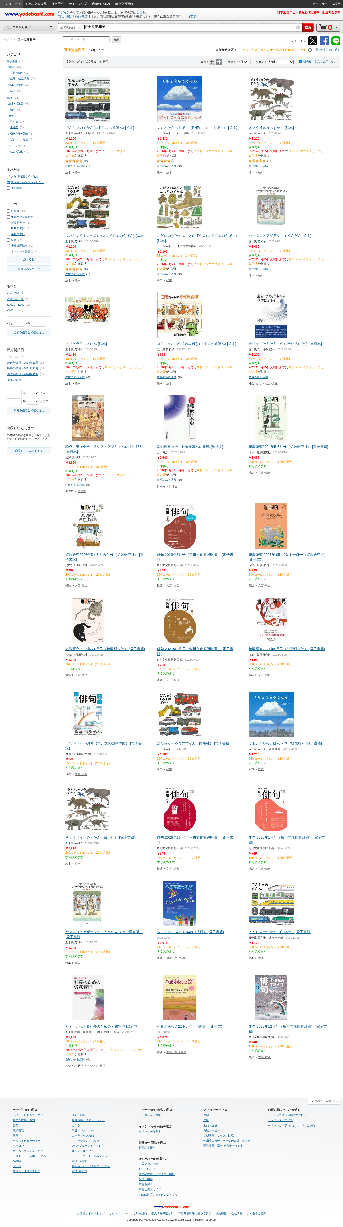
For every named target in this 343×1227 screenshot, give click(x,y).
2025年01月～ (15, 379)
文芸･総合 (264, 472)
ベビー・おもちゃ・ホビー (29, 1114)
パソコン (18, 1145)
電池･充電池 (79, 1160)
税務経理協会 (19, 245)
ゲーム (17, 1166)
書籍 (9, 97)
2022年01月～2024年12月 (22, 374)
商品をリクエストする (29, 450)
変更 (193, 16)
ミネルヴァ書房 (20, 251)
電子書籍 (12, 61)
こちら (140, 12)
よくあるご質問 (256, 1213)
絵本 (77, 172)
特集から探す (147, 1147)
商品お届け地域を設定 (73, 16)
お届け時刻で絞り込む (326, 49)
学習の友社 (18, 234)
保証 (206, 1120)
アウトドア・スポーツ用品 (29, 1155)
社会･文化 (271, 383)
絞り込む (28, 259)
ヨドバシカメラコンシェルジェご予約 (291, 1125)
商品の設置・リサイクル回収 (157, 1174)
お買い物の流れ (148, 1163)
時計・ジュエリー (83, 1130)
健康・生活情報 (176, 957)
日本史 (173, 486)
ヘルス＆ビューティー (26, 1140)
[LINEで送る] (335, 44)
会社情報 (236, 1213)
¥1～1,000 (13, 293)
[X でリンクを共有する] (312, 44)
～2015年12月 (15, 356)
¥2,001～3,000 (15, 304)
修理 (206, 1114)
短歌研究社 (18, 222)
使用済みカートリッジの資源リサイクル (228, 1140)
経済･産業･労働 (18, 133)
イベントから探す (150, 1131)
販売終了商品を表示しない (319, 61)
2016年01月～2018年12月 (22, 362)
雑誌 (11, 66)
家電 (15, 1135)
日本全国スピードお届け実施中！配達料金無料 (308, 12)
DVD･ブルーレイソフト (86, 1145)
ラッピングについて (280, 1120)
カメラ (76, 1125)
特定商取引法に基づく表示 (194, 1213)
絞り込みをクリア (29, 268)
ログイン (64, 12)
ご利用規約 (140, 1213)
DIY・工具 (78, 1114)
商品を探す (146, 1184)
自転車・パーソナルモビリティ (91, 1166)
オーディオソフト (83, 1150)
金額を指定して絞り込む (29, 332)
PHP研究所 (18, 228)
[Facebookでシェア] (324, 44)
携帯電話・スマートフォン (88, 1120)
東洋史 (82, 491)
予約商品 (16, 187)
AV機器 (17, 1160)
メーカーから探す (150, 1114)
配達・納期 (146, 1179)
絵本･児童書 (16, 84)
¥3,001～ (12, 310)
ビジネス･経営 (96, 1065)
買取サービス (211, 1130)
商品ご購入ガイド (150, 1189)
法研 (14, 239)
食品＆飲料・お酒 (24, 1120)
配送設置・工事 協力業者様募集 (223, 1145)
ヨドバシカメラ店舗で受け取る (287, 1114)
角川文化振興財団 (22, 216)
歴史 (11, 115)
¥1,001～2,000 (15, 299)
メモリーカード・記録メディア (91, 1155)
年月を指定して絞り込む (29, 410)
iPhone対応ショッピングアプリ (158, 1194)
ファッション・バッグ (85, 1140)
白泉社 (15, 210)
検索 (117, 39)
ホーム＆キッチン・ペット (29, 1150)
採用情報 (221, 1213)
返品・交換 (210, 1125)
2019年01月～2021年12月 (22, 368)
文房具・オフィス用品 (26, 1171)
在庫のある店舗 (75, 165)
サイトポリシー (119, 1213)
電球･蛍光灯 (79, 1171)
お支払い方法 (147, 1168)
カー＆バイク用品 (83, 1135)
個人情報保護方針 (162, 1213)
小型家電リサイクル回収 (218, 1135)
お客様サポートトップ (91, 1213)
